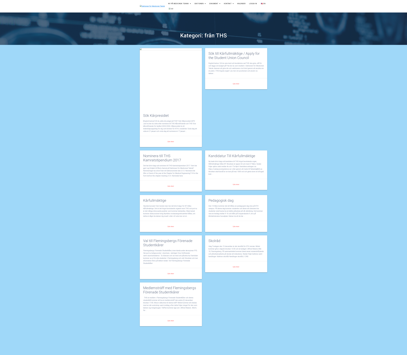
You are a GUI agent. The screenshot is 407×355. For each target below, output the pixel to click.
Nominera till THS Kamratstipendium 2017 (162, 158)
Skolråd (214, 241)
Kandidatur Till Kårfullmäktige (231, 156)
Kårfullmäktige (154, 200)
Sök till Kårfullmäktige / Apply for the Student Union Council (234, 55)
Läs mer (171, 141)
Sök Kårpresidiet (156, 115)
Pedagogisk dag (221, 200)
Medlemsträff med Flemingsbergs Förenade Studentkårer (169, 290)
